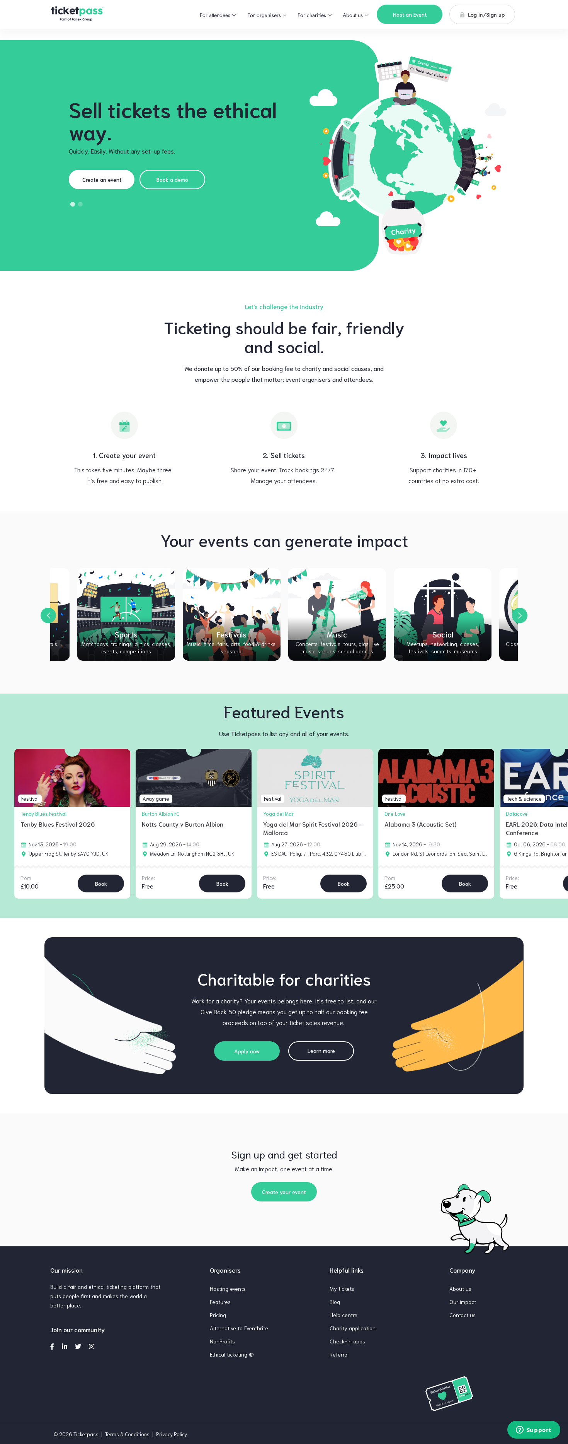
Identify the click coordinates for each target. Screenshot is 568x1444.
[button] (218, 15)
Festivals (232, 642)
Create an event (101, 179)
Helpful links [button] (347, 1270)
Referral (339, 1354)
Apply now (247, 1051)
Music (337, 642)
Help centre (343, 1314)
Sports (126, 642)
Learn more (321, 1050)
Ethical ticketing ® (232, 1354)
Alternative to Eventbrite (239, 1327)
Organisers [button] (225, 1270)
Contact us (462, 1314)
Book (101, 883)
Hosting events (228, 1288)
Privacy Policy (171, 1434)
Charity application (353, 1327)
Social (442, 642)
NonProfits (222, 1341)
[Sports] (126, 614)
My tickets (342, 1288)
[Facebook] (52, 1346)
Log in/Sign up (485, 15)
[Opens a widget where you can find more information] (533, 1430)
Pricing (218, 1314)
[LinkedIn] (64, 1346)
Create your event (284, 1191)
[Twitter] (78, 1346)
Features (220, 1301)
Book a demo (172, 179)
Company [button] (462, 1270)
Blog (335, 1301)
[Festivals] (232, 614)
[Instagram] (91, 1346)
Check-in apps (347, 1341)
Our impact (462, 1301)
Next (519, 615)
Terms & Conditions (127, 1434)
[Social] (443, 614)
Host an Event (410, 14)
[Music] (337, 614)
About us (460, 1288)
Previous (48, 615)
